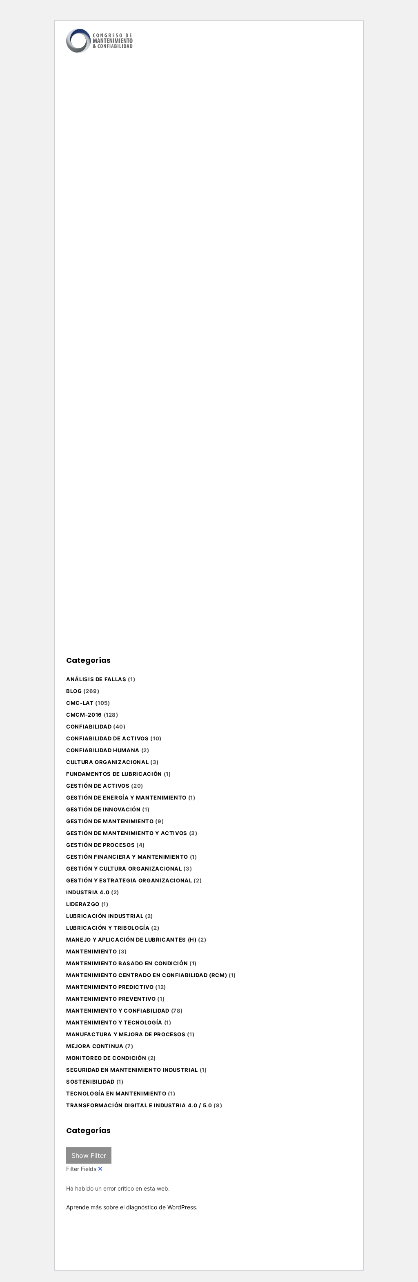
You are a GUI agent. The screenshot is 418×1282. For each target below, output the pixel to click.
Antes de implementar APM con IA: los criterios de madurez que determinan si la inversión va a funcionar (109, 525)
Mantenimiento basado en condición (127, 963)
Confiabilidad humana (103, 750)
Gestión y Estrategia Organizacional (129, 880)
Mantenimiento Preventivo (111, 998)
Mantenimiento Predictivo (110, 987)
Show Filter (88, 1155)
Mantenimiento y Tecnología (114, 1022)
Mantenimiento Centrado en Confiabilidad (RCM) (146, 975)
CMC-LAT (80, 703)
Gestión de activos (98, 785)
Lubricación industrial (104, 916)
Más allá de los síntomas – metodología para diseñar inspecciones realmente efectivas (105, 142)
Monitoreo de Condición (106, 1058)
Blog (74, 691)
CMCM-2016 (84, 714)
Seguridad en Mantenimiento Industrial (132, 1069)
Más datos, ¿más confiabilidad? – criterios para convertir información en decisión (220, 297)
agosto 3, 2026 (94, 221)
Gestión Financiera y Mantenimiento (127, 856)
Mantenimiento (91, 951)
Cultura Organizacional (107, 762)
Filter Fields (82, 1168)
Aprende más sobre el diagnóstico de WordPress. (132, 1207)
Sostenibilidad (90, 1081)
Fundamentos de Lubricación (114, 774)
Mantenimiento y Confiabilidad (117, 1010)
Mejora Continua (95, 1046)
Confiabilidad (88, 726)
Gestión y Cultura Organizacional (124, 868)
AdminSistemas (116, 207)
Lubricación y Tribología (108, 927)
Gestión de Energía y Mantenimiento (126, 797)
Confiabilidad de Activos (107, 738)
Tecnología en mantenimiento (116, 1093)
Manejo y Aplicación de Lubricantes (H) (131, 939)
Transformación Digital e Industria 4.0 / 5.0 (139, 1105)
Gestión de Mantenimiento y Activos (126, 833)
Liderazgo (83, 904)
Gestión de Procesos (100, 845)
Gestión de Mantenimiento (110, 821)
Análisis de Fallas (96, 679)
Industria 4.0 (87, 892)
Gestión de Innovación (103, 809)
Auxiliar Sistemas (118, 383)
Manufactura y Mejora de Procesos (126, 1034)
